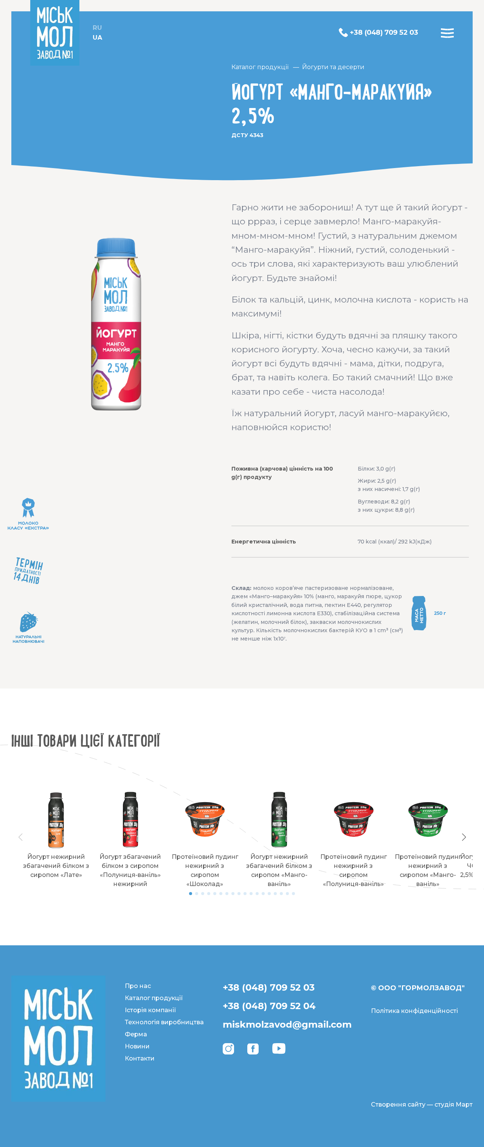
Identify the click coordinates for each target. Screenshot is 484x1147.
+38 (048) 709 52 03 (269, 987)
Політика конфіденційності (414, 1010)
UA (97, 37)
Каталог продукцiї (260, 67)
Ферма (136, 1034)
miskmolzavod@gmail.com (287, 1024)
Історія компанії (150, 1010)
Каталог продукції (154, 998)
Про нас (138, 986)
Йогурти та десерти (333, 67)
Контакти (140, 1058)
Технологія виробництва (164, 1022)
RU (97, 27)
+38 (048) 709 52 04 (269, 1005)
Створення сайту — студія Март (422, 1104)
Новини (137, 1046)
